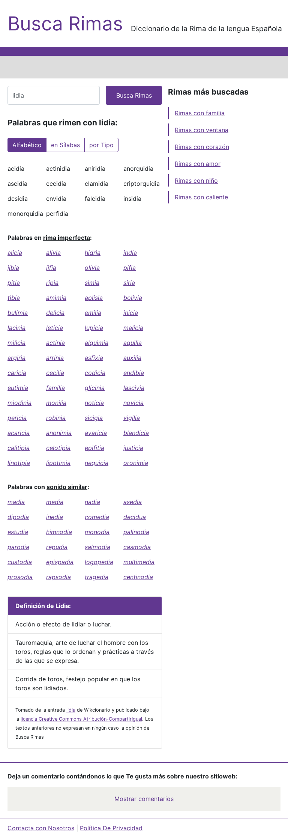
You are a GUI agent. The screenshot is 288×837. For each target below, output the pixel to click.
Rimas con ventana (201, 130)
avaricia (96, 433)
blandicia (136, 433)
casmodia (137, 547)
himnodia (59, 532)
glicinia (95, 387)
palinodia (136, 532)
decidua (134, 517)
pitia (14, 282)
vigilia (131, 418)
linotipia (19, 463)
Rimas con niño (196, 180)
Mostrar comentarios (144, 798)
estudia (18, 532)
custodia (20, 562)
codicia (95, 372)
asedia (132, 502)
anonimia (59, 433)
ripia (52, 282)
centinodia (138, 577)
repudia (57, 547)
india (130, 252)
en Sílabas (65, 145)
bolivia (132, 297)
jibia (13, 267)
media (54, 502)
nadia (92, 502)
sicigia (94, 418)
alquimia (96, 342)
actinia (55, 342)
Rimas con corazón (202, 147)
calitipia (19, 448)
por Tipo (101, 145)
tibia (14, 297)
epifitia (94, 448)
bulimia (18, 312)
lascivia (133, 387)
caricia (17, 372)
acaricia (19, 433)
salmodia (97, 547)
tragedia (96, 577)
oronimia (135, 463)
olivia (92, 267)
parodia (18, 547)
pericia (17, 418)
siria (129, 282)
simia (92, 282)
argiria (17, 357)
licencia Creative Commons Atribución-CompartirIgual (81, 719)
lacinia (17, 327)
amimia (56, 297)
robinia (56, 418)
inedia (54, 517)
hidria (92, 252)
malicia (133, 327)
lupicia (94, 327)
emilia (93, 312)
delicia (55, 312)
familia (55, 387)
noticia (94, 402)
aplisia (94, 297)
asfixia (94, 357)
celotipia (58, 448)
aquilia (132, 342)
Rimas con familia (200, 113)
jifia (51, 267)
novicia (133, 402)
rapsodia (58, 577)
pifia (129, 267)
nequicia (96, 463)
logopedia (99, 562)
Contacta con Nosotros (41, 828)
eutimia (18, 387)
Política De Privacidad (111, 828)
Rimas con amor (197, 163)
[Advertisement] (144, 67)
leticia (54, 327)
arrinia (55, 357)
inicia (130, 312)
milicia (17, 342)
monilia (56, 402)
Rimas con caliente (201, 197)
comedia (97, 517)
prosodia (20, 577)
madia (16, 502)
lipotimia (58, 463)
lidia (70, 710)
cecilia (55, 372)
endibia (133, 372)
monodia (97, 532)
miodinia (20, 402)
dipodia (18, 517)
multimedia (138, 562)
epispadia (60, 562)
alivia (53, 252)
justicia (133, 448)
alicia (15, 252)
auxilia (132, 357)
